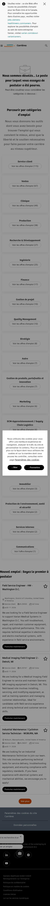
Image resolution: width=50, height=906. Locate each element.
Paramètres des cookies (27, 459)
